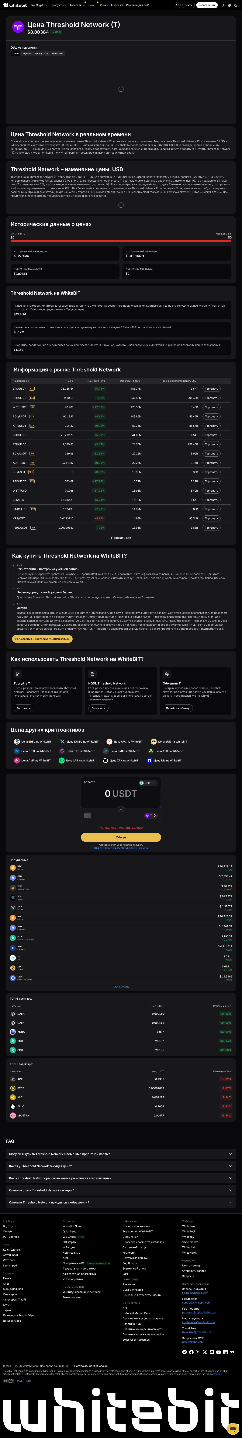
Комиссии (129, 1252)
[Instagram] (198, 1352)
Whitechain (189, 1247)
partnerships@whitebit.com (199, 1312)
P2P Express (11, 1236)
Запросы (188, 1276)
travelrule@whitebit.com (197, 1332)
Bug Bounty (130, 1263)
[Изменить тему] (236, 5)
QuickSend (69, 1231)
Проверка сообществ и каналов (143, 1242)
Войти (188, 5)
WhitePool (188, 1231)
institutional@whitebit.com (198, 1322)
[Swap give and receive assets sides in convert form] (121, 809)
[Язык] (229, 5)
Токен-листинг (72, 1297)
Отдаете (89, 781)
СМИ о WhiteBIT (133, 1289)
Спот (6, 1283)
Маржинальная (13, 1288)
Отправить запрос (194, 1270)
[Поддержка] (233, 1429)
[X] (205, 1352)
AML (66, 1257)
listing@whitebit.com (195, 1292)
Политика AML (132, 1323)
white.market (190, 1242)
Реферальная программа (79, 1268)
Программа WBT (74, 1263)
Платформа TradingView (18, 1315)
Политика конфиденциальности (143, 1329)
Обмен (121, 837)
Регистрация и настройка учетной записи (42, 638)
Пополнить (98, 708)
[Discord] (211, 1352)
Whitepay (188, 1236)
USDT (148, 783)
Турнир (7, 1310)
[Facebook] (191, 1352)
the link (218, 1374)
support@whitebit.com (196, 1302)
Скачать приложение (136, 1226)
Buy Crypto (10, 1226)
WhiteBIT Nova (72, 1226)
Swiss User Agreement (136, 1339)
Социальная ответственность (142, 1295)
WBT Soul (9, 1260)
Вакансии (129, 1284)
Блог (125, 1273)
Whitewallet (189, 1252)
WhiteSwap (189, 1226)
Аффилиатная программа (79, 1273)
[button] (121, 815)
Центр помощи (191, 1265)
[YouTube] (218, 1352)
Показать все (121, 538)
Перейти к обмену (178, 708)
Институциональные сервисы (82, 1292)
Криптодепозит (13, 1249)
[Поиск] (178, 5)
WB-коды (69, 1247)
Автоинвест (10, 1254)
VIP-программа (73, 1279)
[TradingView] (232, 1352)
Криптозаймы (71, 1252)
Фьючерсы (10, 1294)
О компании (130, 1236)
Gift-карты (69, 1242)
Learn (126, 1279)
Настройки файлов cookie (91, 1365)
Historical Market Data (136, 1313)
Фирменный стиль (134, 1268)
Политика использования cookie (143, 1334)
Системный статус (135, 1247)
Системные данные (135, 1257)
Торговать (211, 388)
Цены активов (12, 1320)
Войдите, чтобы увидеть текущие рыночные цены (121, 847)
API (125, 1307)
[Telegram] (184, 1352)
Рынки (7, 1278)
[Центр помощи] (222, 5)
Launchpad (10, 1265)
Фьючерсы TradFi (14, 1299)
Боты (6, 1304)
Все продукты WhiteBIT (138, 1231)
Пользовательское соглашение (143, 1318)
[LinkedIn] (225, 1352)
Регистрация (207, 5)
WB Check (69, 1236)
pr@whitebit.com (192, 1341)
